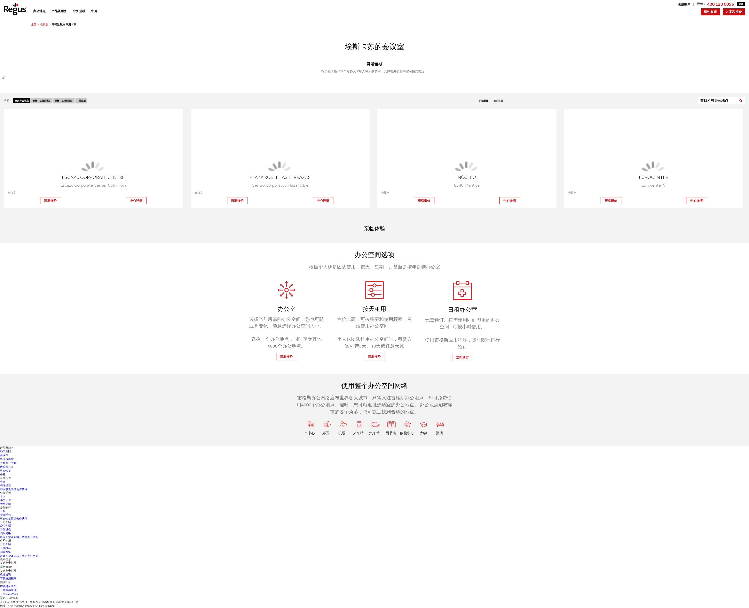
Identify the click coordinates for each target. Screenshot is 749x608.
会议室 (44, 24)
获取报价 (50, 200)
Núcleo (467, 177)
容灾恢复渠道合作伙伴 (13, 489)
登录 (741, 4)
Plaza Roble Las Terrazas (280, 177)
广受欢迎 (81, 100)
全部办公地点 (22, 100)
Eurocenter (653, 177)
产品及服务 (59, 11)
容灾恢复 (5, 470)
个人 (2, 496)
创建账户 (684, 4)
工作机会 (5, 529)
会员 (2, 474)
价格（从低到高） (42, 100)
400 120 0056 (720, 4)
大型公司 (5, 504)
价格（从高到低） (64, 100)
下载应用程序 (8, 578)
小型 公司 (6, 500)
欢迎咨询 (5, 574)
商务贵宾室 (7, 459)
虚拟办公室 (7, 467)
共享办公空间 (8, 463)
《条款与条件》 (9, 590)
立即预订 (462, 357)
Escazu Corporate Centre (93, 177)
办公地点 (39, 11)
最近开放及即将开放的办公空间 (19, 537)
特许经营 (5, 485)
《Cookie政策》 (9, 594)
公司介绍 (5, 525)
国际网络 (5, 533)
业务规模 (79, 11)
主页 (33, 24)
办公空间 (5, 451)
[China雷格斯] (15, 9)
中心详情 (136, 200)
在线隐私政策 (8, 586)
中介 (94, 11)
